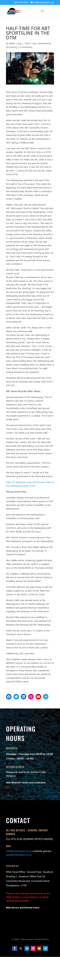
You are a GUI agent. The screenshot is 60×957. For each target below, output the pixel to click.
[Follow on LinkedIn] (26, 948)
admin (12, 43)
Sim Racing (11, 47)
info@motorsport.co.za (18, 851)
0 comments (26, 47)
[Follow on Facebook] (14, 948)
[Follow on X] (20, 948)
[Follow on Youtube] (39, 948)
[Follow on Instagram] (33, 948)
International (44, 43)
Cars (34, 43)
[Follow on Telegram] (45, 948)
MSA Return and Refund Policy (22, 907)
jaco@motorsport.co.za (19, 855)
